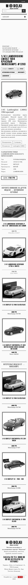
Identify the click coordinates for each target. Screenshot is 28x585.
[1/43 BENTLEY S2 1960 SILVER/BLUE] (14, 290)
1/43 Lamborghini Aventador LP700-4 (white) (14, 265)
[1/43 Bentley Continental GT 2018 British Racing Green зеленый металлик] (14, 330)
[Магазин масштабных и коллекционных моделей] (14, 543)
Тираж (3, 169)
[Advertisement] (14, 33)
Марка (3, 171)
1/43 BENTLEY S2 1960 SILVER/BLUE (14, 305)
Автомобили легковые (8, 72)
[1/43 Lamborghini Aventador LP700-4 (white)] (14, 249)
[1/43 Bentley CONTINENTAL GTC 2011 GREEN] (14, 424)
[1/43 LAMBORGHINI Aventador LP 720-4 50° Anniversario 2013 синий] (14, 209)
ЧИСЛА (20, 577)
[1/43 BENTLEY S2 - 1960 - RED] (14, 464)
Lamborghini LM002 (19, 146)
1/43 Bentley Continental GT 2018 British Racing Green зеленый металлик (14, 347)
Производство (5, 166)
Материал (4, 164)
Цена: (5, 178)
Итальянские (6, 146)
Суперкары (17, 142)
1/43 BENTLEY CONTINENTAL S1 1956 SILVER (14, 520)
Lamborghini (5, 76)
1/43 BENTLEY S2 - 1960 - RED (14, 479)
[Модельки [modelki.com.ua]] (14, 6)
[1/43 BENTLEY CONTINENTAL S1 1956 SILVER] (14, 504)
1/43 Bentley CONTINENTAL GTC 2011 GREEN (14, 439)
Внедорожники (6, 142)
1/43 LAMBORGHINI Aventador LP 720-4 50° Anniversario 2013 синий (14, 225)
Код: (20, 69)
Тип (2, 159)
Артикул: (8, 69)
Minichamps (21, 72)
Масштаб (4, 162)
